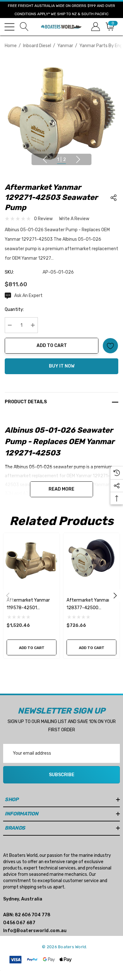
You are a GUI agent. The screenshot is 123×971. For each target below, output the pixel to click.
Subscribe (61, 774)
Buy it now (61, 366)
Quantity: (14, 309)
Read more (61, 489)
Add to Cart (52, 345)
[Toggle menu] (9, 27)
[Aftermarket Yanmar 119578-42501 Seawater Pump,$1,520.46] (31, 561)
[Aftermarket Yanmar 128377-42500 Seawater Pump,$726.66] (91, 561)
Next (78, 159)
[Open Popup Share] (113, 198)
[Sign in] (95, 26)
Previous (45, 159)
